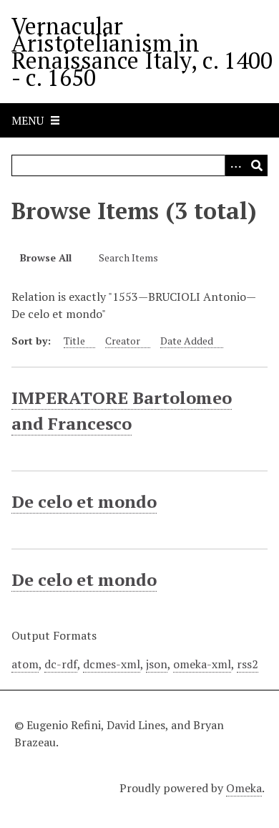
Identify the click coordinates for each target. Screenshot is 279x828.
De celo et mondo (84, 501)
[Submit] (257, 165)
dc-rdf (60, 664)
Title (74, 340)
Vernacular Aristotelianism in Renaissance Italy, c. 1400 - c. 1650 (142, 51)
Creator (122, 340)
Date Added (186, 340)
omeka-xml (202, 664)
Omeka (244, 788)
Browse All (46, 257)
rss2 (247, 664)
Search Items (128, 257)
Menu (27, 120)
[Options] (235, 165)
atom (25, 664)
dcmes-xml (111, 664)
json (156, 664)
